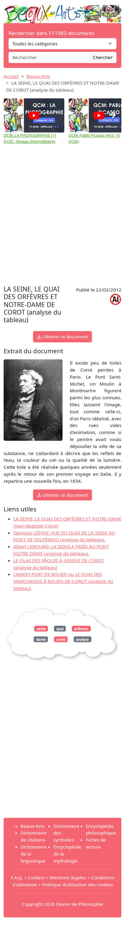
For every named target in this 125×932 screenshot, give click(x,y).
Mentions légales (67, 877)
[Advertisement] (62, 218)
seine (41, 628)
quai (60, 628)
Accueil (11, 76)
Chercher (103, 57)
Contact (36, 877)
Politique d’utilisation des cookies (77, 884)
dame (41, 639)
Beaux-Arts (38, 76)
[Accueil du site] (62, 11)
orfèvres (81, 628)
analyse (82, 639)
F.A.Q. (17, 877)
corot (61, 639)
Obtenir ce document (65, 337)
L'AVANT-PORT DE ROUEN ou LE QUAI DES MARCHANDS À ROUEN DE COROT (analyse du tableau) (63, 581)
